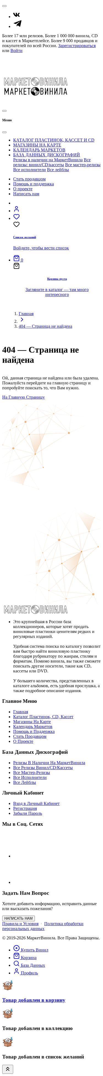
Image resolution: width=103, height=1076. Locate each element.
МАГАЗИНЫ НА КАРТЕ (37, 145)
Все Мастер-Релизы (31, 772)
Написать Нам (15, 74)
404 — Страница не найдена (45, 326)
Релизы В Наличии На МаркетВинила (49, 762)
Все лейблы (58, 169)
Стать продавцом (29, 179)
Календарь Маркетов (32, 726)
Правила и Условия (20, 923)
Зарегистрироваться (77, 45)
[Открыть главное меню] (4, 111)
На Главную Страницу (23, 397)
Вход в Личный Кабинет (36, 803)
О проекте (22, 188)
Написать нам (26, 193)
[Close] (4, 132)
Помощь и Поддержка (23, 64)
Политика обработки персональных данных (42, 926)
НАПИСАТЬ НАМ (18, 918)
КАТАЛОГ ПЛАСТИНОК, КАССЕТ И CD (53, 140)
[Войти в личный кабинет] (16, 210)
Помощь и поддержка (33, 184)
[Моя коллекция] (22, 102)
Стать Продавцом (18, 59)
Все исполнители (29, 169)
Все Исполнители (30, 777)
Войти (16, 50)
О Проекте (12, 69)
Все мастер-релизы (83, 164)
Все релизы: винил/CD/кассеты (52, 162)
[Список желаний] (10, 102)
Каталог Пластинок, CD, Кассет (43, 716)
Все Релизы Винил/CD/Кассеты (43, 767)
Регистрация (25, 808)
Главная (26, 313)
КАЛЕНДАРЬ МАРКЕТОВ (39, 150)
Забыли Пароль (27, 813)
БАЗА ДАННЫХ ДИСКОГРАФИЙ (46, 155)
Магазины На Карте (32, 721)
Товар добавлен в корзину (33, 1000)
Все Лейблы (24, 782)
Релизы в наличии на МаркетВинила (48, 159)
